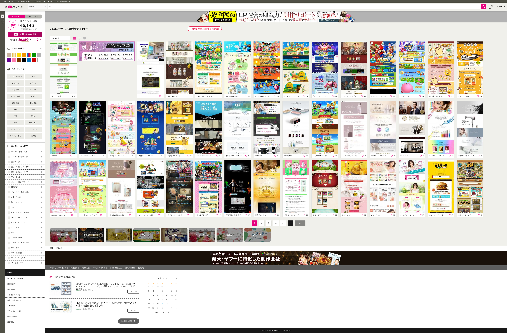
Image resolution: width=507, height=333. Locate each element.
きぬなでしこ (346, 215)
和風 (33, 76)
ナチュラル (33, 129)
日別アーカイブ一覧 (162, 312)
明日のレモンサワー (146, 156)
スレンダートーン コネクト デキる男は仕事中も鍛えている (205, 156)
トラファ (142, 96)
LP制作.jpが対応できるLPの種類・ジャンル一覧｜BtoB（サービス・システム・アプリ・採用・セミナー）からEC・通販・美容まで (107, 285)
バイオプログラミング (466, 156)
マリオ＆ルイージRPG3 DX (147, 215)
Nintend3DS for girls (232, 96)
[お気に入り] (85, 38)
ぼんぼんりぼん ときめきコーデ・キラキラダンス (60, 215)
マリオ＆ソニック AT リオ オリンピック (379, 96)
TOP (51, 248)
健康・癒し (33, 103)
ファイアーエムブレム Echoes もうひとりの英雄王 (350, 96)
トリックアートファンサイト (321, 215)
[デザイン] (75, 38)
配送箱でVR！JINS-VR (234, 156)
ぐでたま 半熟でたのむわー (466, 96)
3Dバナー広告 (56, 96)
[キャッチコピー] (80, 38)
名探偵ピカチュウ (174, 156)
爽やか (33, 116)
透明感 (33, 136)
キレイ (33, 96)
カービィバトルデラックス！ (263, 96)
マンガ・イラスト (15, 76)
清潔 (15, 116)
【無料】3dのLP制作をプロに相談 (205, 29)
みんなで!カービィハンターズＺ (321, 156)
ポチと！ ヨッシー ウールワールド (292, 96)
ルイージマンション (88, 156)
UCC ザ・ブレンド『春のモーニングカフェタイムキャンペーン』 (292, 215)
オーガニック (15, 129)
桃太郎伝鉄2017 (202, 215)
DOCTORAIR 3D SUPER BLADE (234, 215)
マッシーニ (404, 156)
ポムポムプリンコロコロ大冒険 (437, 96)
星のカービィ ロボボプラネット (321, 96)
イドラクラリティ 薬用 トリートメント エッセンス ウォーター (350, 156)
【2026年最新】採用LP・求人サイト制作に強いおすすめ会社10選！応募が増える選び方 (106, 304)
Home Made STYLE (174, 96)
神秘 (15, 123)
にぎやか (15, 90)
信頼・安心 (16, 103)
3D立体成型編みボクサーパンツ (118, 215)
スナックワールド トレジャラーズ (466, 215)
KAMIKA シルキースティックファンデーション (379, 156)
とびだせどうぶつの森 (205, 96)
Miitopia (54, 156)
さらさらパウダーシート (408, 215)
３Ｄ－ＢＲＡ (376, 215)
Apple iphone (288, 156)
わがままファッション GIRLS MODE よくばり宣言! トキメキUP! (118, 156)
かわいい (33, 83)
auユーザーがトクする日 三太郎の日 (437, 215)
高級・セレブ (33, 123)
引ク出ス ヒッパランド (89, 215)
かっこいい (16, 83)
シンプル (33, 90)
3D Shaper (258, 156)
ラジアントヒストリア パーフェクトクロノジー (176, 215)
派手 (33, 109)
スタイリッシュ (15, 136)
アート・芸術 (15, 96)
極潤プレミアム (260, 215)
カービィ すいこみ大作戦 (408, 96)
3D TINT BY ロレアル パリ (437, 156)
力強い (15, 109)
